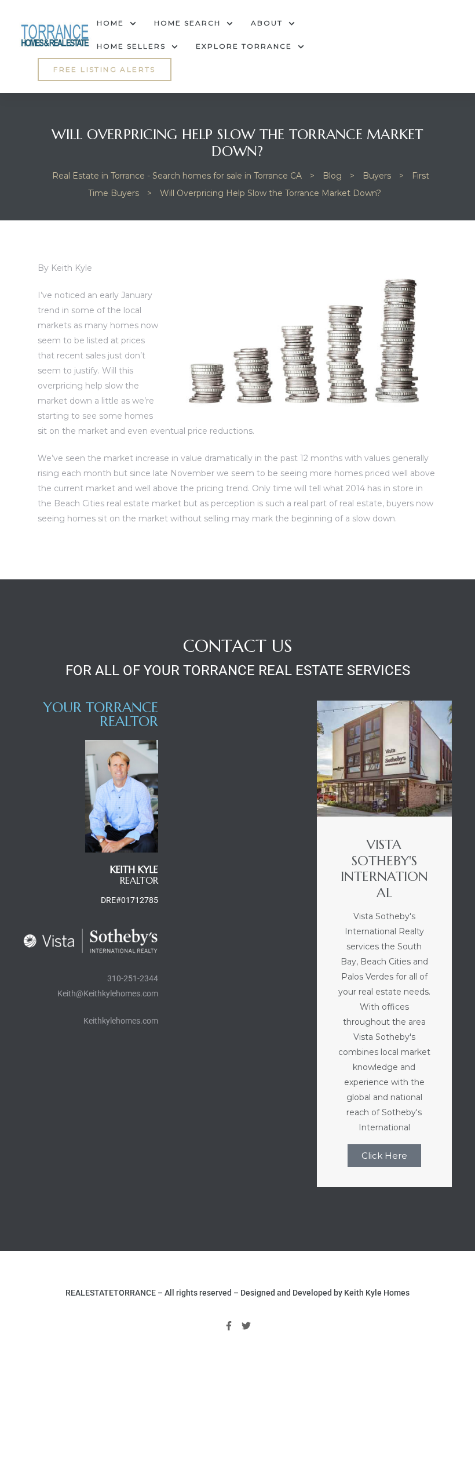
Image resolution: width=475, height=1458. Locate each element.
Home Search (187, 23)
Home (110, 23)
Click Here (384, 1155)
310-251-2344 (132, 978)
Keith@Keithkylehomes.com (107, 993)
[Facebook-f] (228, 1325)
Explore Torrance (244, 46)
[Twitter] (246, 1325)
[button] (104, 69)
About (267, 23)
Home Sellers (131, 46)
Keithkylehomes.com (120, 1020)
